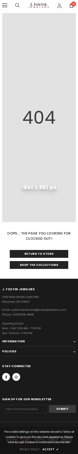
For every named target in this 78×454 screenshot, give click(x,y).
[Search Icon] (17, 5)
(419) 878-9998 (23, 314)
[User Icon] (59, 5)
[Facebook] (6, 377)
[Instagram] (16, 377)
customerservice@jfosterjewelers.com (38, 310)
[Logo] (38, 5)
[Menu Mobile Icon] (4, 5)
